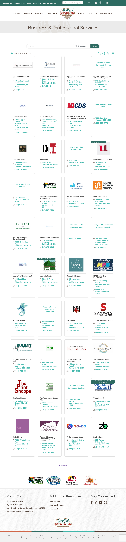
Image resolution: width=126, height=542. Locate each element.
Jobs (29, 3)
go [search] (96, 46)
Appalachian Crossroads (49, 76)
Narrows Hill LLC (19, 320)
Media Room (55, 501)
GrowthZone (102, 538)
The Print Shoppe (19, 398)
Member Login (19, 3)
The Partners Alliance (101, 359)
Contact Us (7, 3)
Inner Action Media (100, 196)
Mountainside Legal (74, 276)
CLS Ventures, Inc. (47, 117)
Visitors (17, 13)
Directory (92, 13)
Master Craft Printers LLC (22, 276)
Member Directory (57, 505)
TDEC (42, 359)
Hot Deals (37, 3)
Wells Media (17, 437)
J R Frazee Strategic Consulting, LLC (20, 238)
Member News (106, 13)
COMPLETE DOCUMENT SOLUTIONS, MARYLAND (76, 117)
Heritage (28, 13)
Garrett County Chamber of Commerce (49, 197)
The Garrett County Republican (74, 360)
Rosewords (71, 320)
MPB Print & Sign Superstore (99, 277)
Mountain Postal (46, 276)
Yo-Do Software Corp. (75, 437)
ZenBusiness (98, 437)
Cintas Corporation (20, 117)
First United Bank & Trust (102, 159)
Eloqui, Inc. (44, 159)
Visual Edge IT (98, 398)
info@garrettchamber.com (21, 512)
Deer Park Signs (19, 159)
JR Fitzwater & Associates (49, 237)
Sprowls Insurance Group (103, 320)
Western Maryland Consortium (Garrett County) (47, 438)
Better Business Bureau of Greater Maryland (102, 77)
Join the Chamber (50, 3)
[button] (12, 53)
